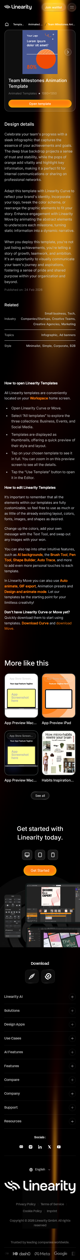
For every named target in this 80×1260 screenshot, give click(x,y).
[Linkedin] (40, 1147)
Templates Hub (18, 24)
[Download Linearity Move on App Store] (48, 976)
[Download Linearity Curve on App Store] (32, 976)
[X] (49, 1147)
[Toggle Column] (72, 996)
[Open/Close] (72, 7)
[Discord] (21, 1147)
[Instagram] (30, 1147)
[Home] (18, 7)
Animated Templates (36, 24)
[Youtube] (59, 1147)
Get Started (40, 870)
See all (40, 795)
